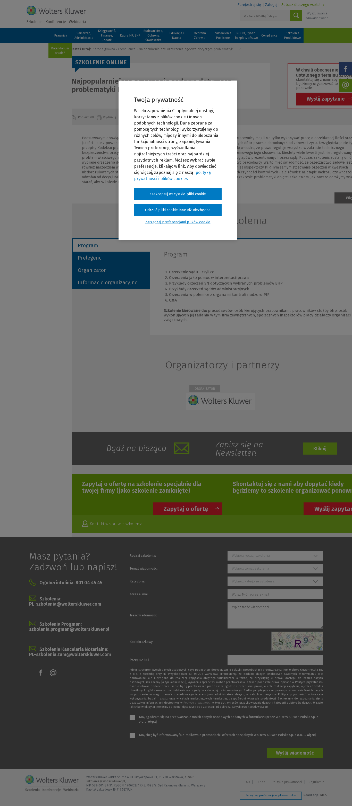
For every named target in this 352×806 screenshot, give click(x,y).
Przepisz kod (139, 660)
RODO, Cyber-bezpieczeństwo (246, 35)
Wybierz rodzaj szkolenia (251, 555)
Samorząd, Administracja (83, 35)
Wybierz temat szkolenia (250, 568)
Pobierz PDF (86, 117)
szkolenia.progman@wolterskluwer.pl (69, 629)
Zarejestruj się (249, 5)
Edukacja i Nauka (177, 35)
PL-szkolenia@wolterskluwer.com (65, 604)
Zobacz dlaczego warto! (300, 5)
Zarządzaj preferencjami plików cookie (271, 795)
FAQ (247, 782)
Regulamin (316, 782)
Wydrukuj (110, 117)
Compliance (269, 35)
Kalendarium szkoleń (60, 51)
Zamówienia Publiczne (222, 35)
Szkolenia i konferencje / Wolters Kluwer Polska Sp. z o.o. (56, 15)
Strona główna (104, 49)
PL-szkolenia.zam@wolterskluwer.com (70, 654)
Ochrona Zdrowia (200, 35)
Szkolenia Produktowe (292, 35)
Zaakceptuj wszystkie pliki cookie (177, 194)
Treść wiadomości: (143, 615)
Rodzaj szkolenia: (143, 555)
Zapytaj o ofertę (186, 508)
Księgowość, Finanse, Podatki (107, 35)
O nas (260, 782)
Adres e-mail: (139, 594)
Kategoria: (137, 581)
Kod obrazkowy (141, 642)
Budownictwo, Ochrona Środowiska (153, 35)
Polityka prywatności (287, 782)
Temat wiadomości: (144, 568)
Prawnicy (60, 35)
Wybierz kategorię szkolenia (253, 581)
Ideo (323, 795)
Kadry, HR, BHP (130, 35)
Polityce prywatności (197, 702)
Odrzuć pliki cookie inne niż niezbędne (178, 210)
